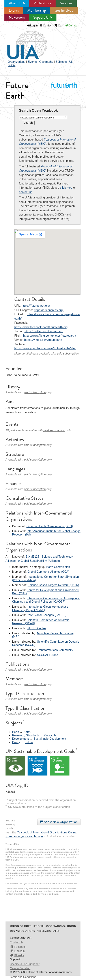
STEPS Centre (36, 628)
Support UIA (42, 17)
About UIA (17, 3)
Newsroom (17, 17)
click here (66, 187)
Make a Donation (20, 968)
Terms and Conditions (23, 977)
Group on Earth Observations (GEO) (49, 526)
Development (20, 738)
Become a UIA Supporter (24, 964)
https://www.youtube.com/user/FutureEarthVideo (45, 348)
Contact (47, 25)
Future (29, 742)
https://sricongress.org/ (49, 310)
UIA (22, 42)
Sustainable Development (50, 738)
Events (14, 10)
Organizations (16, 61)
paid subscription (68, 353)
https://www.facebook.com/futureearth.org (40, 327)
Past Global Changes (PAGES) (46, 615)
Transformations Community (55, 650)
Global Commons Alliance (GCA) (48, 571)
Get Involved (63, 10)
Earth (15, 732)
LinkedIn (19, 951)
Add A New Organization (60, 822)
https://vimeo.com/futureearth (43, 339)
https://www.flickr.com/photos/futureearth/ (49, 335)
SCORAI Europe (47, 655)
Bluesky (19, 955)
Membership (36, 10)
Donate (72, 25)
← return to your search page (24, 836)
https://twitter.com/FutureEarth (43, 331)
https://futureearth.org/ (36, 305)
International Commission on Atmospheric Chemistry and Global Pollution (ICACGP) (46, 600)
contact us (25, 192)
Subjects (61, 61)
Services (66, 3)
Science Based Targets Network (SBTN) (53, 585)
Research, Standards (25, 735)
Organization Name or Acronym (37, 117)
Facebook (20, 946)
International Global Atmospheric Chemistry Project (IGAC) (40, 608)
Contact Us (16, 942)
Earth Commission (58, 567)
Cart (60, 25)
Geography (46, 61)
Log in (34, 25)
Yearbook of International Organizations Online (46, 832)
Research (50, 735)
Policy (16, 742)
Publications (42, 3)
